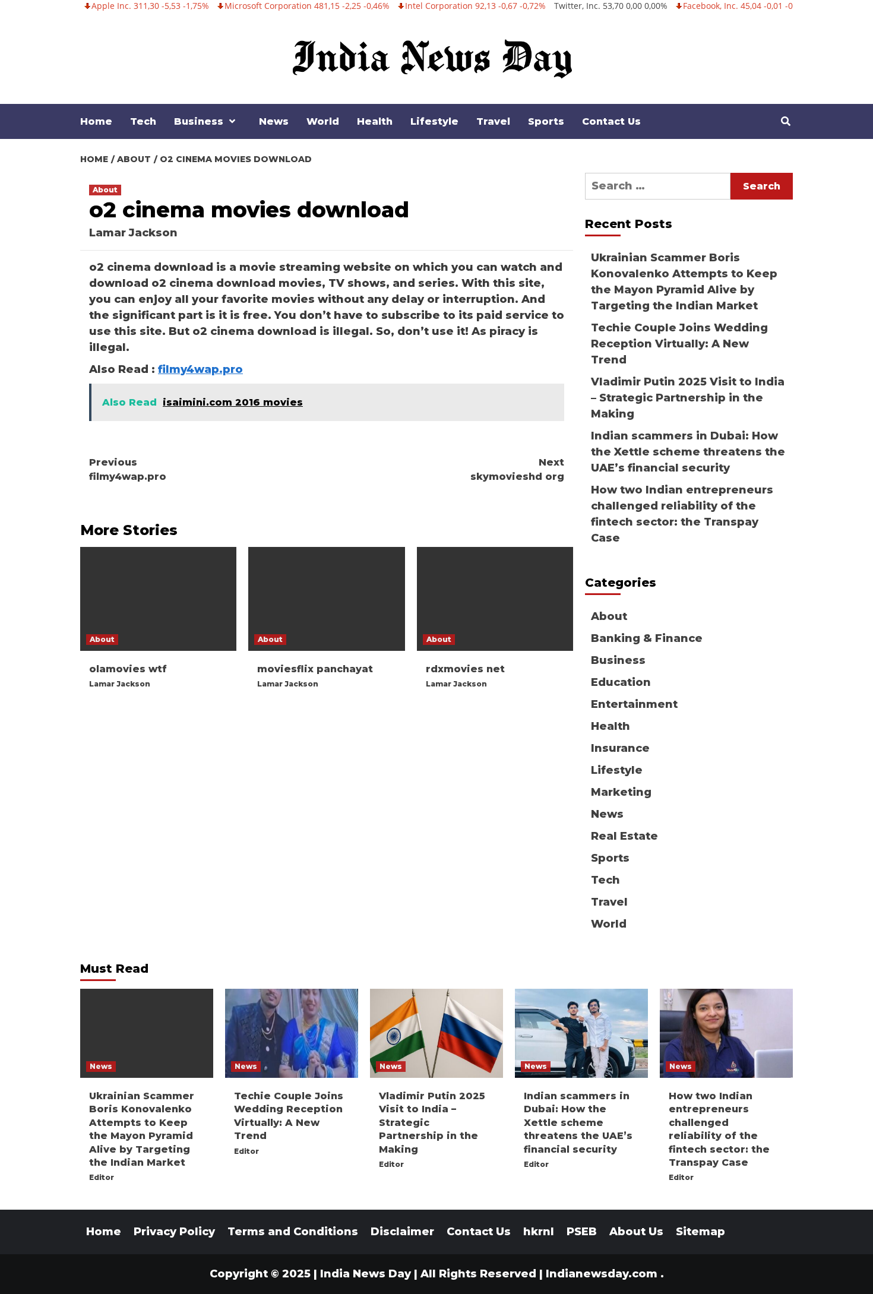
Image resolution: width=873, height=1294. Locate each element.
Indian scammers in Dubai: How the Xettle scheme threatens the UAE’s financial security (688, 451)
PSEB (582, 1231)
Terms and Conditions (292, 1231)
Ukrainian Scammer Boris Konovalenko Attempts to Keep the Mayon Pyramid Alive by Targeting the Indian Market (684, 281)
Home (96, 121)
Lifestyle (434, 121)
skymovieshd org (517, 469)
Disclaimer (402, 1231)
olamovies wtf (128, 669)
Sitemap (700, 1231)
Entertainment (634, 704)
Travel (493, 121)
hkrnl (538, 1231)
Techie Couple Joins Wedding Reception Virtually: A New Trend (679, 343)
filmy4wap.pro (200, 369)
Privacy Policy (174, 1231)
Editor (101, 1177)
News (274, 121)
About (105, 189)
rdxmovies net (465, 669)
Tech (143, 121)
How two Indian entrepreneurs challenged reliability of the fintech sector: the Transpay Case (682, 514)
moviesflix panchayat (315, 669)
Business (198, 121)
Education (621, 682)
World (322, 121)
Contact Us (611, 121)
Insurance (620, 748)
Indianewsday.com (601, 1273)
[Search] (785, 121)
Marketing (621, 792)
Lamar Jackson (133, 232)
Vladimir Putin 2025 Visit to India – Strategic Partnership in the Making (688, 397)
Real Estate (624, 836)
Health (375, 121)
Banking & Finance (647, 638)
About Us (636, 1231)
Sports (546, 121)
